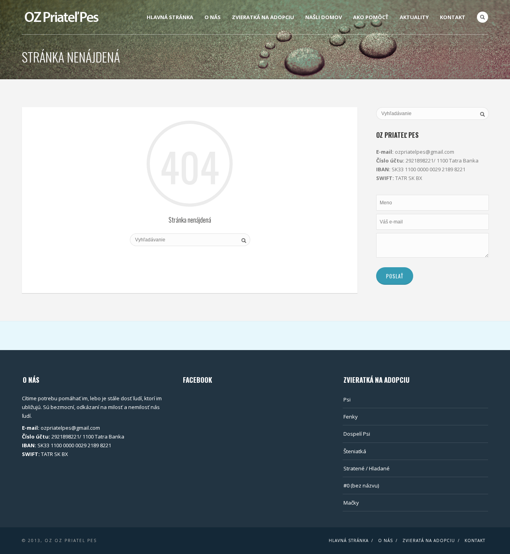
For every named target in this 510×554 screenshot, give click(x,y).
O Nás (212, 17)
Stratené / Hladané (366, 468)
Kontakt (452, 17)
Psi (347, 399)
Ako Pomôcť (370, 17)
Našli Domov (323, 17)
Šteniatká (354, 451)
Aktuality (414, 17)
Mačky (351, 502)
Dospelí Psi (356, 433)
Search (482, 17)
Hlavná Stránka (170, 17)
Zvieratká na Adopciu (263, 17)
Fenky (350, 416)
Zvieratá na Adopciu (428, 540)
